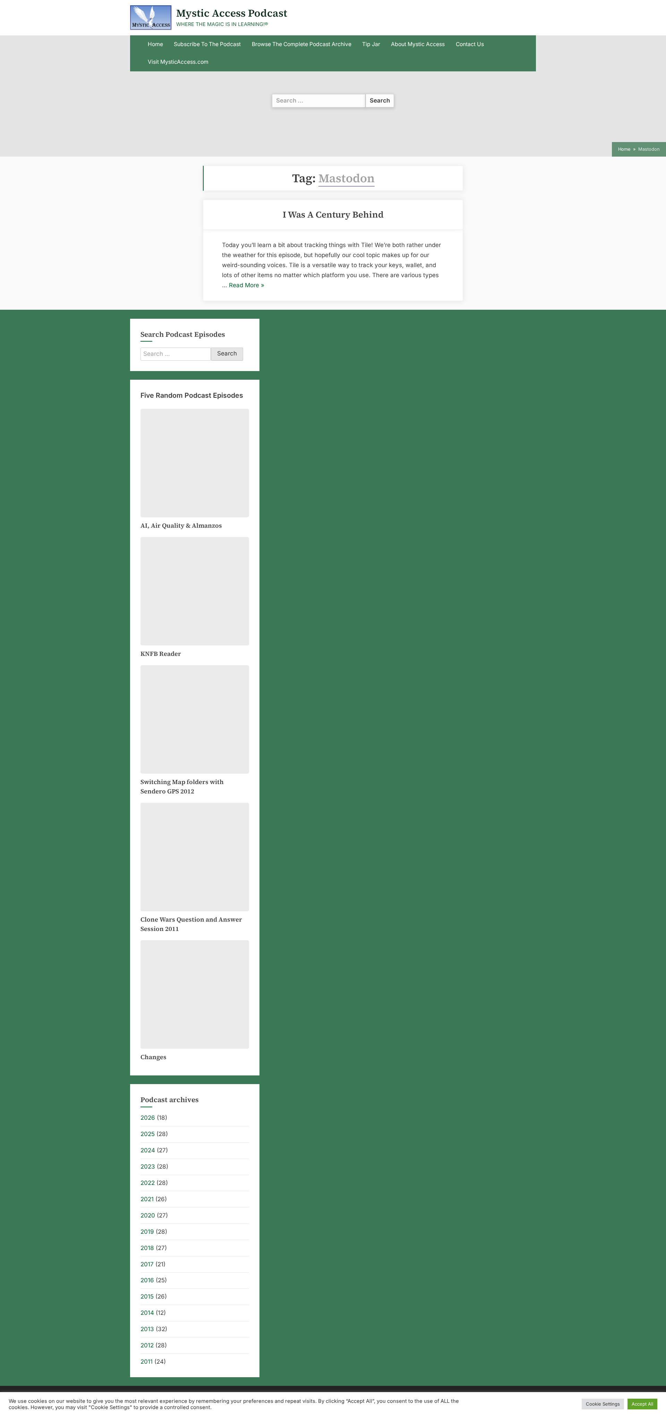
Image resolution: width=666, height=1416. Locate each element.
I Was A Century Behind (333, 215)
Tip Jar (371, 44)
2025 (147, 1134)
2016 (147, 1280)
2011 (146, 1361)
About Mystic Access (418, 44)
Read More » (246, 286)
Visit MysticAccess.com (178, 62)
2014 (147, 1312)
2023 (147, 1166)
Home (155, 44)
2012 (147, 1345)
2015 (147, 1296)
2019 (147, 1231)
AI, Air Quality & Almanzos (181, 525)
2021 (147, 1199)
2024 (147, 1150)
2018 (147, 1248)
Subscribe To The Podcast (207, 44)
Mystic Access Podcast (231, 13)
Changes (153, 1057)
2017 (147, 1264)
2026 (147, 1117)
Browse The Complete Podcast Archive (301, 44)
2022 (147, 1182)
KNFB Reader (160, 653)
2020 (147, 1215)
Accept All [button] (642, 1404)
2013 (147, 1329)
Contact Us (470, 44)
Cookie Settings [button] (603, 1404)
